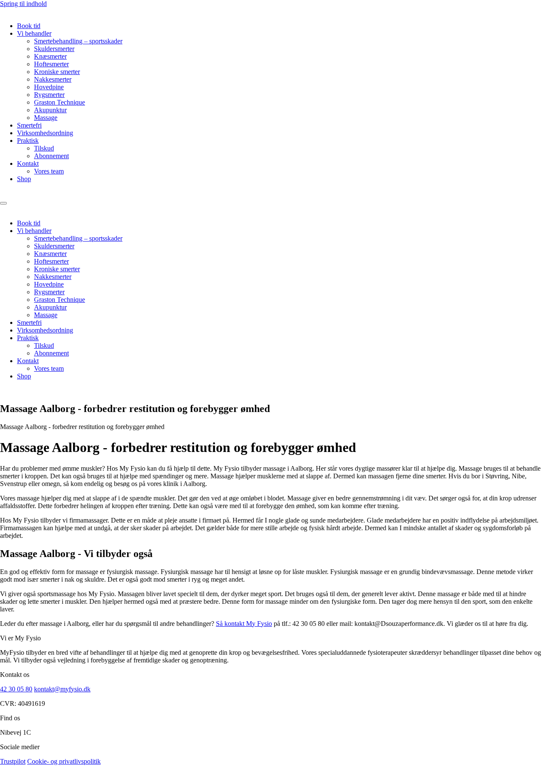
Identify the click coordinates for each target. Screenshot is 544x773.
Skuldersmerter (54, 48)
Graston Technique (59, 102)
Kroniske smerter (57, 71)
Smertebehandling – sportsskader (78, 41)
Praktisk (28, 140)
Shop (24, 178)
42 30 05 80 (16, 689)
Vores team (49, 171)
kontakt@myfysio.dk (62, 689)
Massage (45, 117)
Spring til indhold (23, 3)
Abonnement (51, 155)
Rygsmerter (49, 94)
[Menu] (3, 203)
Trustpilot (13, 761)
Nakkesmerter (52, 79)
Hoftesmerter (51, 64)
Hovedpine (49, 87)
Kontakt (28, 163)
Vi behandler (34, 33)
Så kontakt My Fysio (244, 623)
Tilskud (44, 148)
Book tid (28, 25)
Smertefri (29, 125)
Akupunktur (50, 110)
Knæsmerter (50, 56)
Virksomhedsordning (45, 132)
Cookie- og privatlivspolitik (64, 761)
